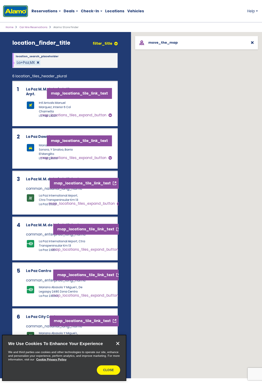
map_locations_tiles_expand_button (73, 115)
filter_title (102, 43)
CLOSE (108, 370)
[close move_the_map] (252, 42)
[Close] (117, 343)
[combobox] (64, 60)
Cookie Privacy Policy (51, 359)
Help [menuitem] (251, 11)
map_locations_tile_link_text (79, 93)
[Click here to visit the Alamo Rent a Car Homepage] (14, 11)
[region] (64, 358)
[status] (28, 62)
